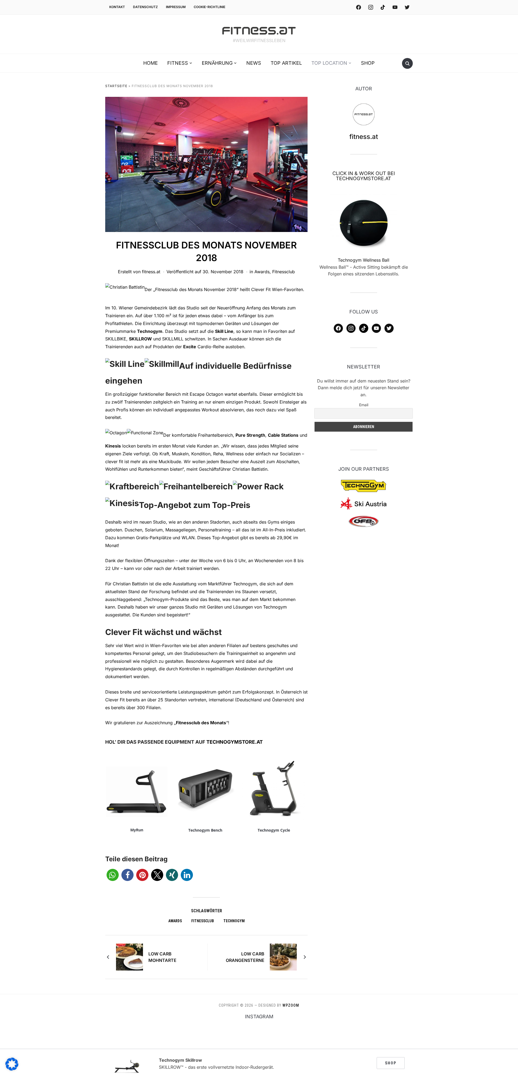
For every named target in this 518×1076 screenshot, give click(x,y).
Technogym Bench (205, 830)
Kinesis (113, 446)
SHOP (390, 1063)
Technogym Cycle (274, 830)
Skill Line (224, 331)
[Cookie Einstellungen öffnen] (11, 1069)
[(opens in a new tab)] (363, 223)
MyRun (136, 829)
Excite (189, 346)
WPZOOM (290, 1005)
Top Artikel (286, 63)
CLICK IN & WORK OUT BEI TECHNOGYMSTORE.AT (363, 176)
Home (150, 63)
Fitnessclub (283, 271)
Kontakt (117, 7)
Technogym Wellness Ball (363, 260)
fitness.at (151, 271)
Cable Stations (283, 435)
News (253, 63)
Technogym (149, 331)
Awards (262, 271)
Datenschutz (145, 7)
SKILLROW (140, 338)
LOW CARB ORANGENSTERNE (245, 957)
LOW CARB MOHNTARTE (162, 957)
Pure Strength (250, 435)
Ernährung (217, 63)
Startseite (116, 86)
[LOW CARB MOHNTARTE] (129, 956)
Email (363, 404)
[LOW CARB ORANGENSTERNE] (283, 956)
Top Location (329, 63)
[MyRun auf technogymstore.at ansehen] (136, 784)
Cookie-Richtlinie (209, 7)
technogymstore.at (234, 742)
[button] (113, 875)
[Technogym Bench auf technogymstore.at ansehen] (205, 784)
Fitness (177, 63)
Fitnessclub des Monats (201, 722)
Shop (368, 63)
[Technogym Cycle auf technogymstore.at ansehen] (273, 784)
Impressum (176, 7)
